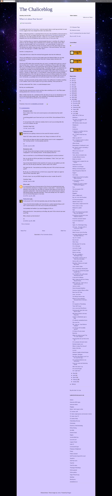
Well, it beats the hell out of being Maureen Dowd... (80, 280)
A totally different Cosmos (79, 157)
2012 (73, 84)
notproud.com (23, 97)
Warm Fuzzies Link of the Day (80, 232)
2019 (73, 78)
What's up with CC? (77, 138)
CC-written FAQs (74, 418)
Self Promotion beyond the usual (77, 456)
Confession (75, 129)
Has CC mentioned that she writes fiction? (80, 33)
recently (22, 30)
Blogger (69, 492)
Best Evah (75, 191)
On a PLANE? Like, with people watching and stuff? (80, 274)
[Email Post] (47, 104)
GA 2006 (72, 430)
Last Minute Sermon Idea (79, 296)
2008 (73, 93)
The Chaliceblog (36, 9)
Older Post (63, 230)
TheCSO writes (73, 465)
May (74, 373)
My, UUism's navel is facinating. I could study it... (80, 148)
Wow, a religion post (77, 195)
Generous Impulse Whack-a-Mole (80, 290)
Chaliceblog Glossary (75, 421)
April (74, 375)
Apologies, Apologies (77, 354)
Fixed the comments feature (79, 218)
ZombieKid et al (73, 481)
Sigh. (74, 209)
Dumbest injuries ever (78, 344)
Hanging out (75, 125)
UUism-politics (73, 472)
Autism (71, 399)
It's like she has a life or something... (78, 181)
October (75, 105)
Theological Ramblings (75, 467)
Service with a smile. (77, 261)
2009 (73, 91)
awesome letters (74, 404)
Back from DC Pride (77, 292)
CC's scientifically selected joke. (80, 268)
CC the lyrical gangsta (78, 199)
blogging (72, 407)
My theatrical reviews (75, 30)
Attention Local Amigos (78, 166)
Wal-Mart (72, 477)
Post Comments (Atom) (46, 234)
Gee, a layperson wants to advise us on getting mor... (80, 140)
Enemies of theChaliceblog (76, 425)
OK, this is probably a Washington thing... (78, 255)
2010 (73, 89)
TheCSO (72, 463)
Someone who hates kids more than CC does (80, 311)
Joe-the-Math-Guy (74, 437)
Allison (25, 184)
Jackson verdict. (76, 286)
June (74, 113)
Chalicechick (26, 131)
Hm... (74, 302)
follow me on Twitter (87, 17)
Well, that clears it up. (78, 366)
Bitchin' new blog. (77, 252)
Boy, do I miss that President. (80, 197)
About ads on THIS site (78, 115)
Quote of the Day (77, 348)
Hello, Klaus (75, 242)
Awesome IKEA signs (75, 402)
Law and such (73, 439)
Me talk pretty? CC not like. (79, 244)
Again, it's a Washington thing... (80, 225)
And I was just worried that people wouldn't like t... (81, 271)
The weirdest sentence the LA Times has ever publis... (80, 258)
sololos (59, 492)
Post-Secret (34, 29)
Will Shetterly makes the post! (80, 123)
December (75, 101)
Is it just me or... (76, 230)
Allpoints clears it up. (78, 201)
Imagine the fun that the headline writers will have (80, 177)
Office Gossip (76, 143)
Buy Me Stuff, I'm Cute (75, 390)
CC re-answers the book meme (80, 342)
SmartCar (72, 458)
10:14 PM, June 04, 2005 (29, 196)
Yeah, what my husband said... (80, 155)
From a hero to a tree (78, 205)
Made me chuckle (77, 159)
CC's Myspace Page (75, 27)
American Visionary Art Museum (55, 35)
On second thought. (77, 368)
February (75, 379)
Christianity (72, 423)
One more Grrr (76, 322)
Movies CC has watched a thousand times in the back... (80, 299)
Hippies (71, 435)
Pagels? (74, 172)
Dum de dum (76, 240)
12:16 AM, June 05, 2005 (29, 221)
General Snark (73, 432)
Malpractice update (77, 207)
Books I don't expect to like (76, 409)
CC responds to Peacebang (79, 304)
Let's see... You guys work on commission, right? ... (80, 227)
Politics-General (73, 453)
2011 (73, 87)
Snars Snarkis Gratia (77, 266)
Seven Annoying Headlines (79, 288)
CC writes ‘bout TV (74, 416)
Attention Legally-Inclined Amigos (80, 352)
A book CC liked (76, 250)
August (75, 109)
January (75, 381)
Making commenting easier (79, 168)
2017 (73, 80)
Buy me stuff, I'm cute (75, 36)
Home (43, 230)
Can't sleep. (75, 175)
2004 (73, 384)
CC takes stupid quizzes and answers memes (81, 414)
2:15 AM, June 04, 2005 (29, 146)
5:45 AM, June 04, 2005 (29, 181)
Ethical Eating (73, 428)
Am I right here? (76, 370)
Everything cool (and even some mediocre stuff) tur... (80, 216)
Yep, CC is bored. (77, 237)
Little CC (72, 444)
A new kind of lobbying (78, 277)
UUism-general (73, 470)
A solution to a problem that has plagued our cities (80, 132)
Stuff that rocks (73, 460)
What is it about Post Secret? (80, 346)
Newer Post (23, 230)
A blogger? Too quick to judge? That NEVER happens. (80, 184)
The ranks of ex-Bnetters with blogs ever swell (80, 120)
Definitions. (75, 117)
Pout (74, 187)
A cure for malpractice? (78, 220)
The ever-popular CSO (78, 189)
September (75, 107)
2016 (73, 82)
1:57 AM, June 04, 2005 (29, 128)
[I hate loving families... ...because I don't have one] (26, 23)
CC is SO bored (76, 246)
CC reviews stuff (74, 411)
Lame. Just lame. (77, 294)
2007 (73, 95)
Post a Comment (26, 224)
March (74, 377)
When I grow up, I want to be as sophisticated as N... (80, 283)
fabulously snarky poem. (36, 91)
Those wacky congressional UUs (80, 203)
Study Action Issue (77, 164)
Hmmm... (75, 127)
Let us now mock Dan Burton (79, 308)
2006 (73, 97)
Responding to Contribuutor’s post (81, 145)
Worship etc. (73, 479)
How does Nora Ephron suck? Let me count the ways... (80, 357)
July (74, 111)
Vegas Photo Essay (74, 474)
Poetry (71, 451)
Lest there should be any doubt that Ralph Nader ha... (80, 235)
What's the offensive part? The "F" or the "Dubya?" (80, 336)
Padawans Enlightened (75, 449)
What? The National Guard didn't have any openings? (80, 212)
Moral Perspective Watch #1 (79, 170)
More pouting (76, 152)
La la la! (74, 350)
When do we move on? (78, 150)
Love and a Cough (77, 248)
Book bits (75, 333)
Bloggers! (75, 193)
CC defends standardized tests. (80, 320)
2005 (73, 99)
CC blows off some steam (79, 331)
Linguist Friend (73, 442)
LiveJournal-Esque (74, 446)
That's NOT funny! (77, 306)
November (75, 103)
